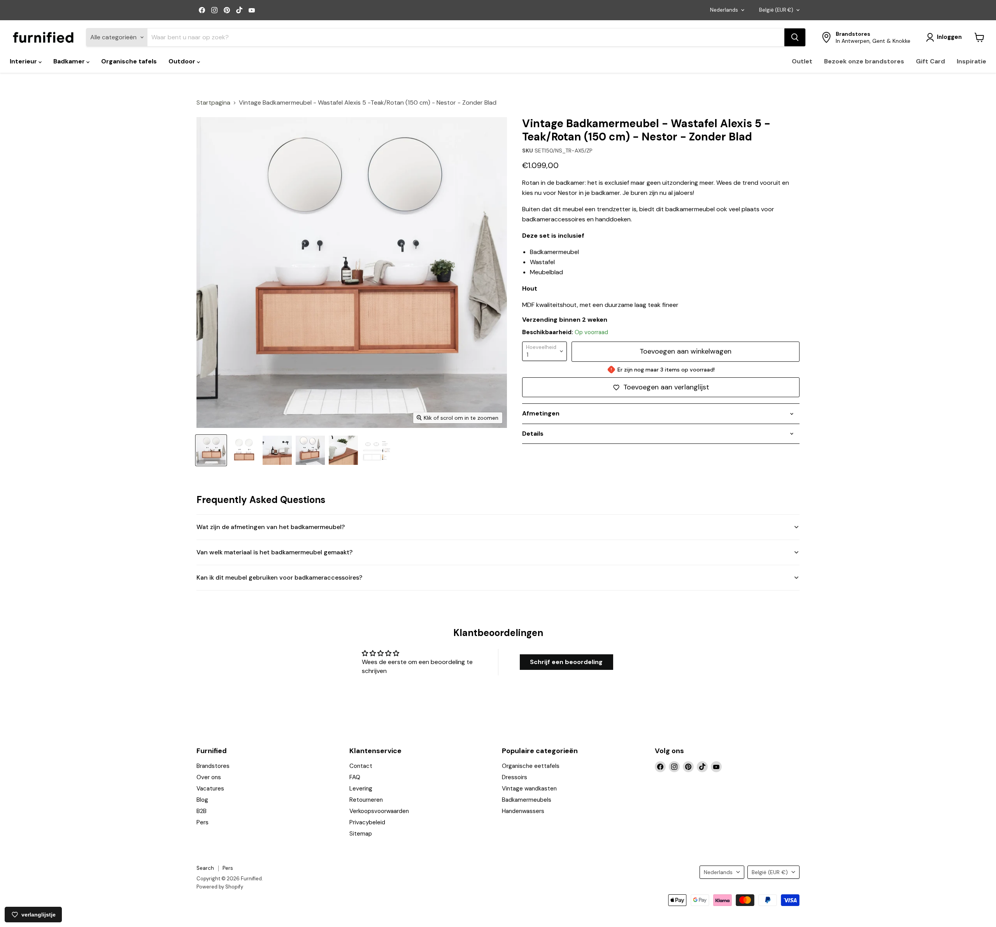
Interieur (24, 61)
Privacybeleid (367, 822)
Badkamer (69, 61)
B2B (201, 811)
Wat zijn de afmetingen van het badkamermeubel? (270, 527)
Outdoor (182, 61)
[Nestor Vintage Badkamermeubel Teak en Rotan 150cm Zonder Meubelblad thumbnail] (244, 450)
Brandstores (213, 766)
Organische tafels (129, 61)
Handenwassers (523, 811)
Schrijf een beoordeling (566, 662)
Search (205, 868)
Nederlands (724, 10)
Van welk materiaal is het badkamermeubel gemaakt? (274, 552)
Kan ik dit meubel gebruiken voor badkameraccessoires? (279, 577)
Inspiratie (971, 61)
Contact (360, 766)
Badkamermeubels (526, 800)
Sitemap (360, 834)
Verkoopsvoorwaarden (379, 811)
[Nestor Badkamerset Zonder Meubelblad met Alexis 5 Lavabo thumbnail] (211, 450)
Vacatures (210, 788)
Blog (202, 800)
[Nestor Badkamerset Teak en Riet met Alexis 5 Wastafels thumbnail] (277, 450)
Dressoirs (514, 777)
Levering (360, 788)
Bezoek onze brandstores (864, 61)
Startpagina (213, 102)
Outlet (802, 61)
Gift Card (930, 61)
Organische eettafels (530, 766)
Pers (202, 822)
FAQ (354, 777)
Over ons (208, 777)
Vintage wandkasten (529, 788)
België (776, 10)
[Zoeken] (794, 37)
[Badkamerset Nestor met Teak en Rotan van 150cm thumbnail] (310, 450)
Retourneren (366, 800)
